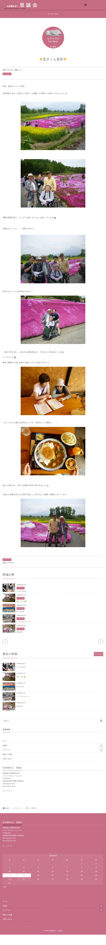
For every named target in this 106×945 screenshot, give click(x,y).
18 (24, 875)
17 (9, 875)
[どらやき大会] (9, 592)
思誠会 (5, 745)
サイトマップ (7, 791)
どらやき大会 (21, 591)
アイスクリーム (23, 622)
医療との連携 (7, 754)
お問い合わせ (7, 759)
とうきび (21, 601)
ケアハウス (7, 74)
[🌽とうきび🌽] (9, 602)
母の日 (19, 632)
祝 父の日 (20, 611)
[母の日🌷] (9, 632)
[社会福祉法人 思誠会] (25, 5)
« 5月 (4, 887)
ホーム (5, 741)
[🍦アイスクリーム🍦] (9, 622)
